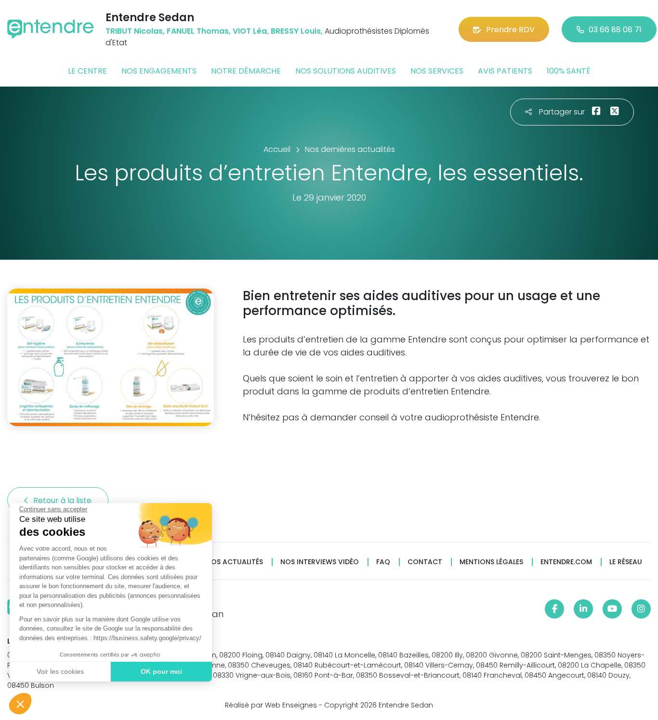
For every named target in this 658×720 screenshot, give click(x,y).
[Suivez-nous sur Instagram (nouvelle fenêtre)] (641, 609)
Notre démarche (246, 70)
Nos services (436, 70)
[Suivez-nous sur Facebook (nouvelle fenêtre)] (554, 609)
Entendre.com (566, 562)
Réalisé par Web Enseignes (271, 705)
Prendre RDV (510, 29)
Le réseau (625, 562)
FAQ (383, 562)
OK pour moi (161, 671)
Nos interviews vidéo (319, 562)
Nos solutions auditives (345, 70)
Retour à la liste (63, 500)
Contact (425, 562)
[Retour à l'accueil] (50, 29)
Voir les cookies (60, 671)
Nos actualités (234, 562)
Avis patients (505, 70)
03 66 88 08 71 (615, 29)
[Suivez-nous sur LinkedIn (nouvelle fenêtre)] (583, 609)
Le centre (87, 70)
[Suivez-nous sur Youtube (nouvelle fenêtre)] (612, 609)
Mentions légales (491, 562)
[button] (20, 703)
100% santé (569, 70)
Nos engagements (159, 70)
